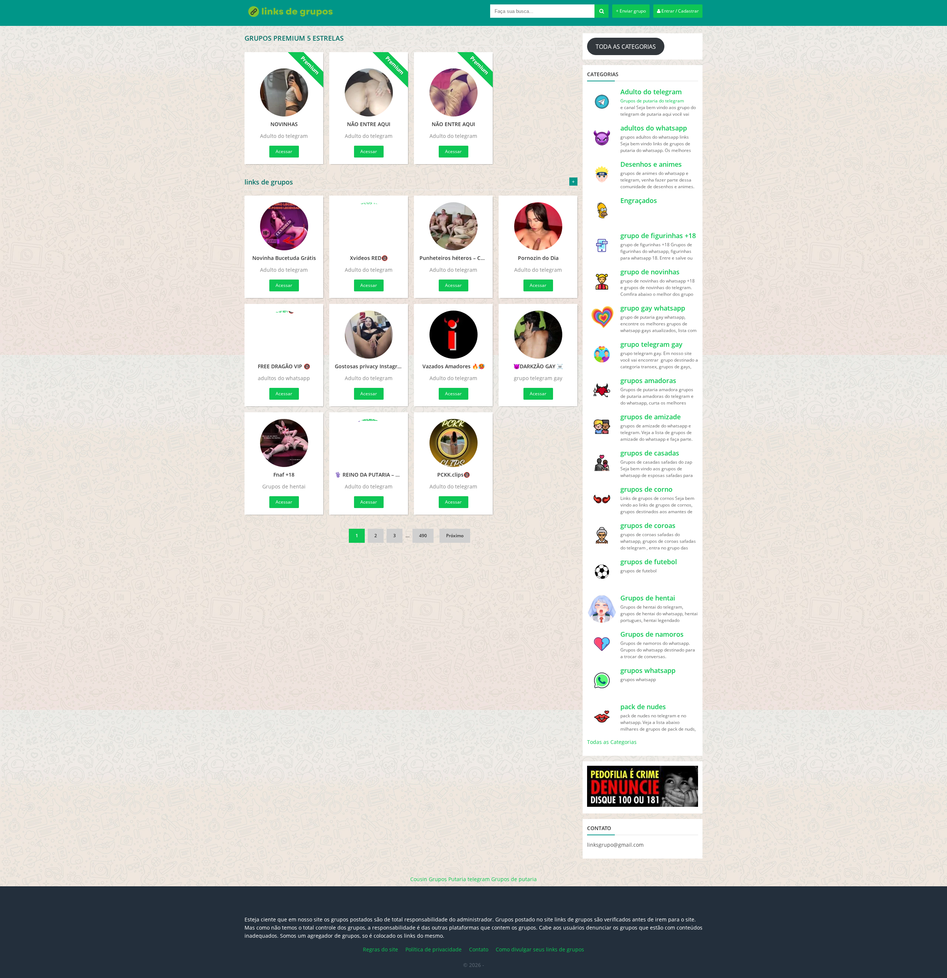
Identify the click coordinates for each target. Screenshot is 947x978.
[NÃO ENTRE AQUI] (368, 87)
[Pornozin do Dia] (538, 226)
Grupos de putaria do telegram (652, 101)
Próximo (455, 535)
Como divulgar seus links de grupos (540, 949)
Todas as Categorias (612, 741)
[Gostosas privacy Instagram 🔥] (368, 335)
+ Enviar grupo (631, 11)
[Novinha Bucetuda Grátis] (284, 226)
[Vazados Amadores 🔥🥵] (453, 335)
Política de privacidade (433, 949)
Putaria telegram (469, 879)
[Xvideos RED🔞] (368, 226)
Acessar (284, 151)
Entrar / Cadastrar (679, 11)
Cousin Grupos (428, 879)
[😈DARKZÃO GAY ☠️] (538, 335)
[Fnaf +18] (284, 443)
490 (423, 535)
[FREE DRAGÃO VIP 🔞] (284, 335)
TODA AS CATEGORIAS (626, 47)
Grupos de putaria (514, 879)
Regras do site (380, 949)
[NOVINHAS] (284, 87)
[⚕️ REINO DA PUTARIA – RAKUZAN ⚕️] (368, 443)
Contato (478, 949)
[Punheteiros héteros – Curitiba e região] (453, 226)
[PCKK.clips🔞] (453, 443)
